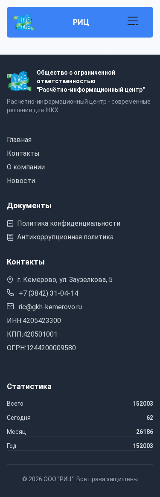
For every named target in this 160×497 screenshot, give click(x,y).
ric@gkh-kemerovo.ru (49, 307)
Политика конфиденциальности (68, 223)
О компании (26, 167)
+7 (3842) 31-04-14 (47, 293)
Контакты (23, 153)
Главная (19, 140)
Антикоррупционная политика (65, 237)
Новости (21, 181)
